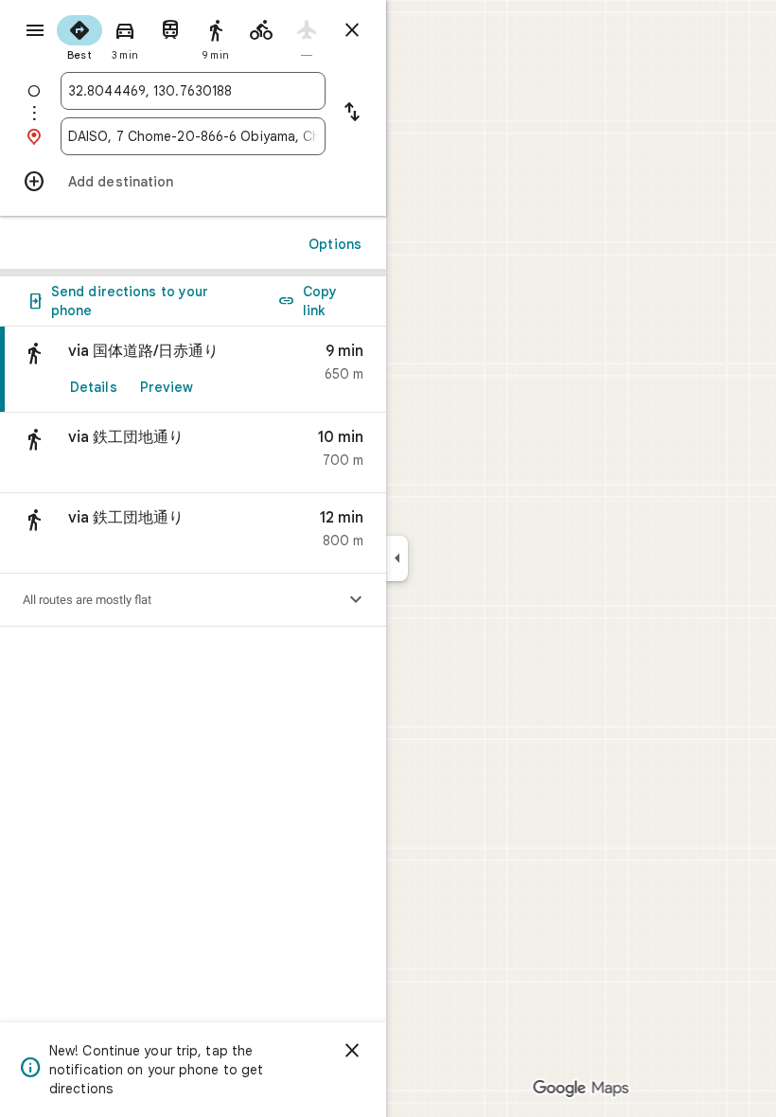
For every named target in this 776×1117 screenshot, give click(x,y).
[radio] (79, 36)
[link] (193, 370)
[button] (193, 453)
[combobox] (193, 91)
